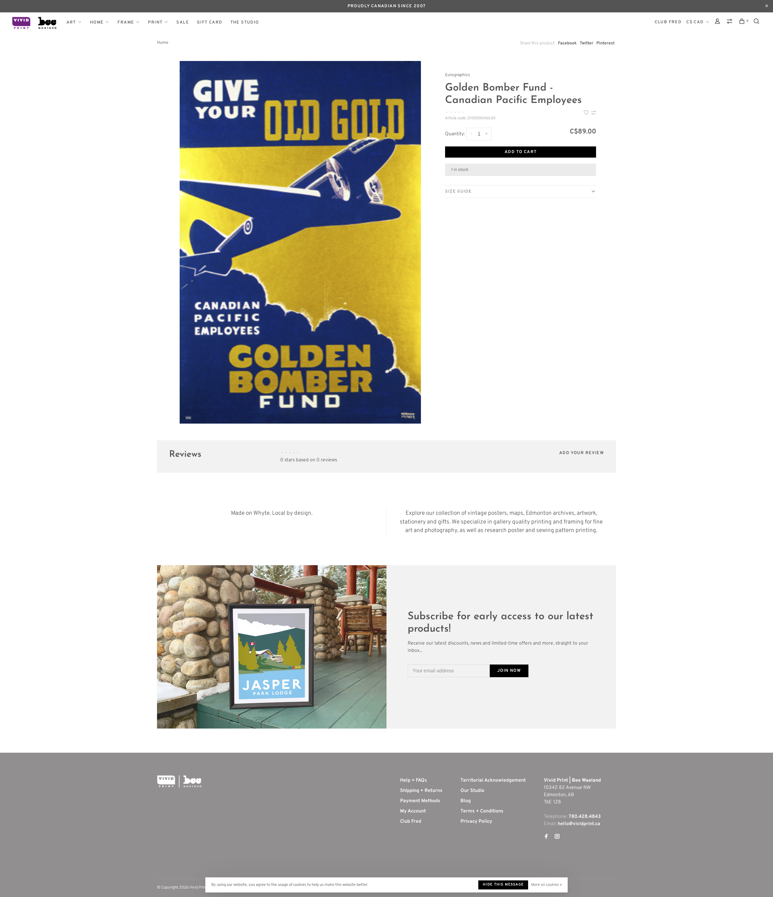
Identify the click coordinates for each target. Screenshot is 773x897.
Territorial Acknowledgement (493, 780)
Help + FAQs (413, 780)
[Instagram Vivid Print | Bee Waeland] (557, 837)
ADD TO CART (521, 152)
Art (71, 22)
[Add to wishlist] (587, 114)
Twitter (586, 43)
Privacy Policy (476, 822)
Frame (125, 22)
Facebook (567, 43)
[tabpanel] (300, 242)
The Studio (244, 22)
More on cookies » (546, 885)
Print (155, 22)
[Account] (718, 22)
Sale (182, 22)
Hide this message (503, 884)
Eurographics (457, 75)
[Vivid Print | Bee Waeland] (179, 781)
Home (97, 22)
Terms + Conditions (481, 811)
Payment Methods (420, 801)
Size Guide (458, 191)
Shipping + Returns (421, 791)
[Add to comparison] (593, 114)
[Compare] (730, 22)
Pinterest (605, 43)
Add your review (581, 453)
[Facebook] (546, 837)
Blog (465, 801)
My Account (413, 811)
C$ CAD (695, 22)
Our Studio (472, 791)
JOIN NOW (509, 670)
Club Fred (410, 822)
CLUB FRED (668, 22)
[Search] (757, 22)
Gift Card (210, 22)
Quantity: (455, 134)
